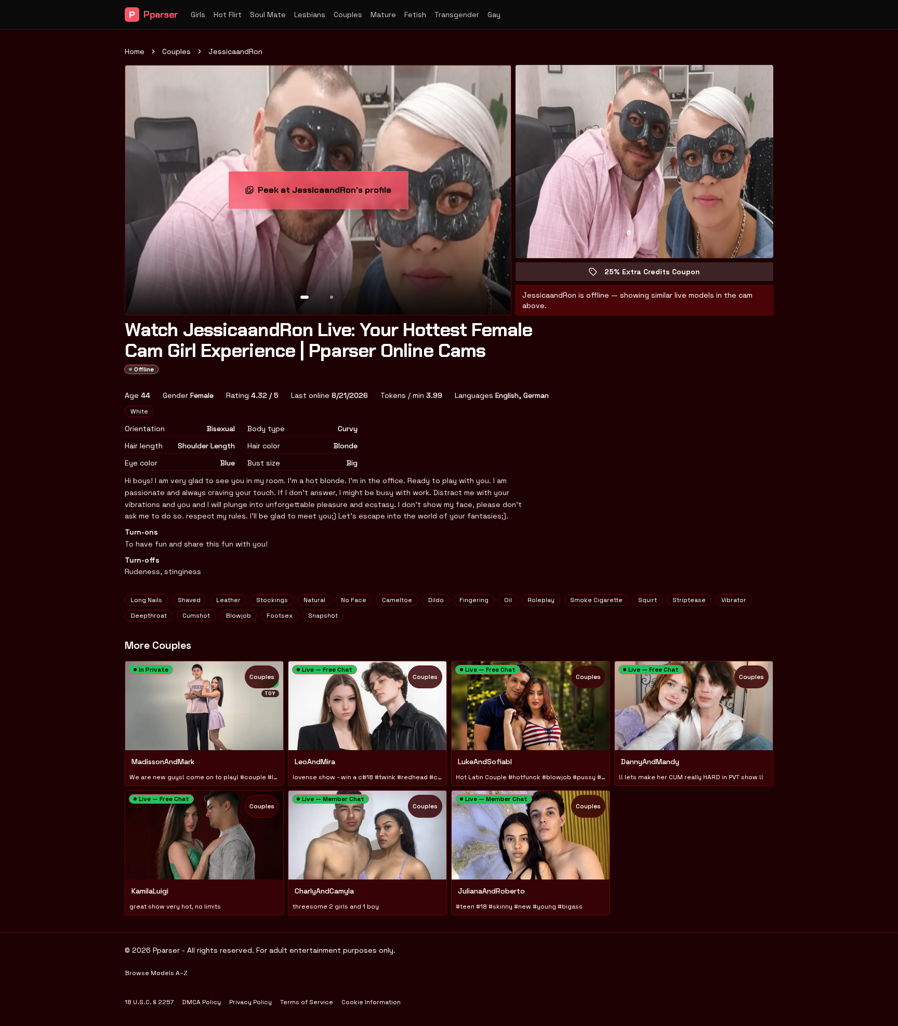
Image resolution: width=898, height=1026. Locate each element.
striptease (689, 600)
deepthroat (148, 615)
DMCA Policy (201, 1002)
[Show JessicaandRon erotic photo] (304, 297)
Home (134, 51)
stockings (272, 600)
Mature (383, 14)
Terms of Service (306, 1002)
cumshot (196, 615)
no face (353, 600)
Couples (348, 14)
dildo (436, 600)
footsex (280, 615)
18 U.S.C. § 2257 (149, 1002)
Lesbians (309, 14)
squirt (647, 600)
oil (508, 600)
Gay (493, 14)
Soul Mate (268, 14)
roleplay (540, 600)
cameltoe (397, 600)
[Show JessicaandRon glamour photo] (331, 297)
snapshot (323, 615)
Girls (198, 14)
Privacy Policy (250, 1002)
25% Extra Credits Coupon (659, 274)
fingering (473, 600)
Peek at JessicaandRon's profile (326, 193)
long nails (146, 600)
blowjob (238, 615)
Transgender (456, 14)
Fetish (415, 14)
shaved (189, 600)
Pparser (153, 14)
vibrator (733, 600)
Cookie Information (371, 1002)
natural (314, 600)
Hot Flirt (228, 14)
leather (228, 600)
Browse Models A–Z (156, 973)
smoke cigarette (596, 600)
